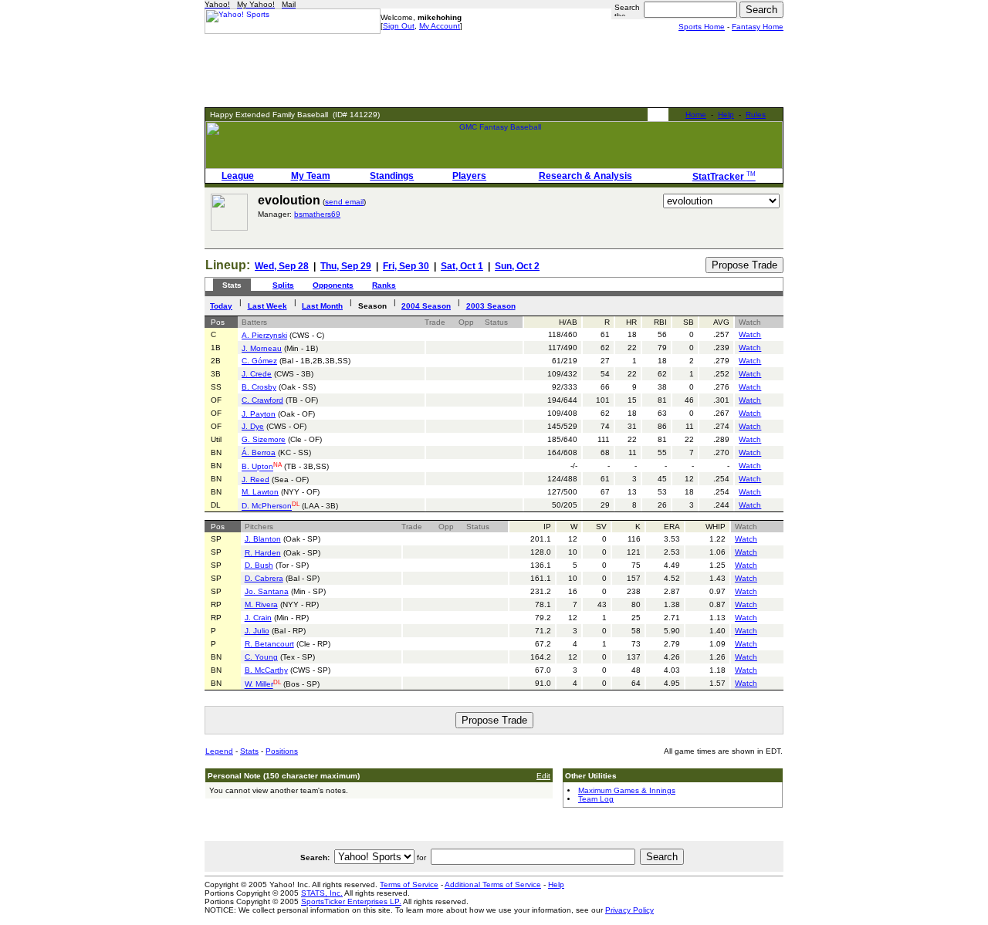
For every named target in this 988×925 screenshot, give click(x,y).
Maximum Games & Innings (626, 790)
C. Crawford (262, 400)
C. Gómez (259, 360)
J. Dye (253, 426)
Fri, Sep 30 (406, 266)
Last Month (322, 306)
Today (221, 306)
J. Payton (259, 414)
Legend (219, 751)
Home (695, 114)
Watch (750, 334)
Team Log (596, 799)
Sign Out (398, 26)
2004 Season (426, 306)
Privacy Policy (629, 910)
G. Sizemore (264, 439)
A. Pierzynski (264, 335)
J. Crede (257, 374)
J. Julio (257, 630)
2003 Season (491, 306)
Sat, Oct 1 (462, 266)
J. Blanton (263, 539)
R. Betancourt (269, 644)
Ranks (384, 285)
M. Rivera (261, 604)
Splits (283, 285)
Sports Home (701, 26)
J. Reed (255, 479)
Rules (756, 114)
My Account (439, 26)
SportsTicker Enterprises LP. (351, 901)
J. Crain (258, 617)
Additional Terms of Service (493, 884)
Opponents (333, 285)
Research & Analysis (585, 175)
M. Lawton (260, 492)
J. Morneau (262, 348)
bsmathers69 (317, 214)
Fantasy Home (757, 26)
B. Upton (257, 467)
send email (344, 201)
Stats (249, 751)
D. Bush (259, 565)
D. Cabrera (264, 578)
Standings (392, 175)
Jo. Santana (267, 591)
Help (726, 114)
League (238, 175)
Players (469, 175)
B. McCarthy (266, 670)
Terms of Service (409, 884)
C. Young (261, 657)
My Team (310, 175)
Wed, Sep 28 (282, 266)
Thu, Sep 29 (345, 266)
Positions (282, 751)
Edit (543, 775)
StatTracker (724, 176)
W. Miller (259, 684)
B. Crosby (259, 387)
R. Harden (263, 553)
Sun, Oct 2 (517, 266)
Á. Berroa (259, 452)
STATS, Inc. (322, 893)
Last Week (267, 306)
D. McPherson (267, 506)
